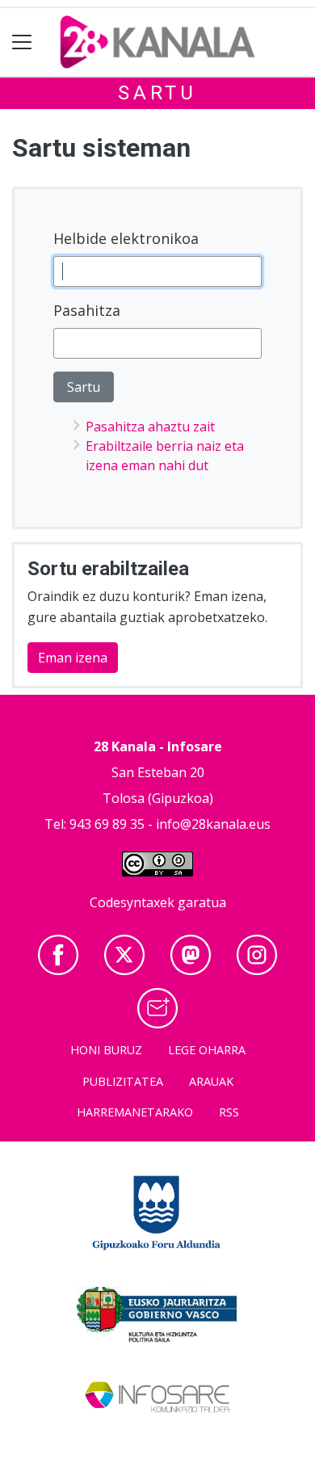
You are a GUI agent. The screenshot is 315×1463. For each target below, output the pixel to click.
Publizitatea (122, 1081)
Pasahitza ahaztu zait (150, 426)
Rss (229, 1112)
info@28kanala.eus (213, 824)
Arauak (211, 1081)
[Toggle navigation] (22, 42)
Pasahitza (86, 310)
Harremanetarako (135, 1112)
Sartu (157, 93)
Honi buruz (106, 1049)
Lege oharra (207, 1049)
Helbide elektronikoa (126, 238)
